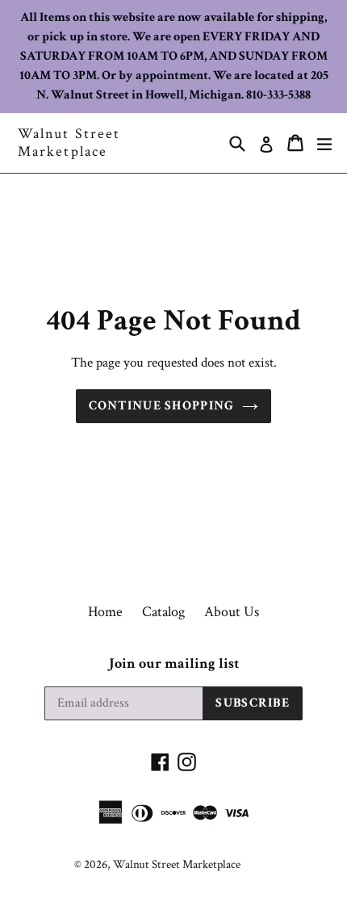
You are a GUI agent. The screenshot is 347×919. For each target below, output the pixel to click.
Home (105, 611)
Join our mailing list (174, 664)
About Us (231, 611)
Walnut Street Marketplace (69, 142)
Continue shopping (162, 405)
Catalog (163, 611)
